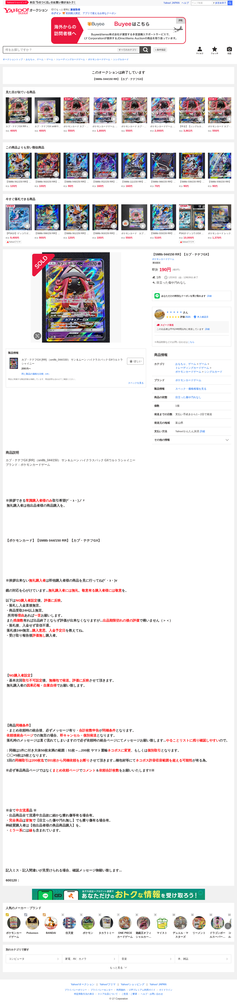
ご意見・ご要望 (129, 994)
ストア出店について (108, 994)
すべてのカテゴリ (127, 49)
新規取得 (75, 9)
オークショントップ (13, 59)
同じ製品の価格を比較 (35, 374)
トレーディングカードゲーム (70, 59)
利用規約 (120, 990)
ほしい (137, 361)
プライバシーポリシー (76, 990)
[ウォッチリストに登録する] (27, 119)
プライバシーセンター (102, 990)
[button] (191, 440)
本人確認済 (202, 317)
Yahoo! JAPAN (171, 2)
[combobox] (60, 49)
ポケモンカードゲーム (99, 59)
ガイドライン (165, 990)
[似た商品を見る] (37, 336)
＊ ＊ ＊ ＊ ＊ (174, 312)
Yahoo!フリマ (108, 984)
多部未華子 (220, 3)
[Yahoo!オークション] (26, 9)
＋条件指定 (160, 49)
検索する (145, 49)
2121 (188, 317)
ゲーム (49, 59)
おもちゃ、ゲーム (35, 59)
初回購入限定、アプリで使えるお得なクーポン (91, 13)
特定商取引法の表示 (84, 994)
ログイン (56, 13)
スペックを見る (136, 383)
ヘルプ (185, 2)
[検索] (230, 3)
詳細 (209, 296)
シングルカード (121, 59)
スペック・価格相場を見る (190, 388)
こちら (191, 342)
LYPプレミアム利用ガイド (142, 990)
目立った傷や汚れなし (188, 397)
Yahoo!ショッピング (132, 984)
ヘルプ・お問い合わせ (152, 994)
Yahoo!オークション (82, 984)
